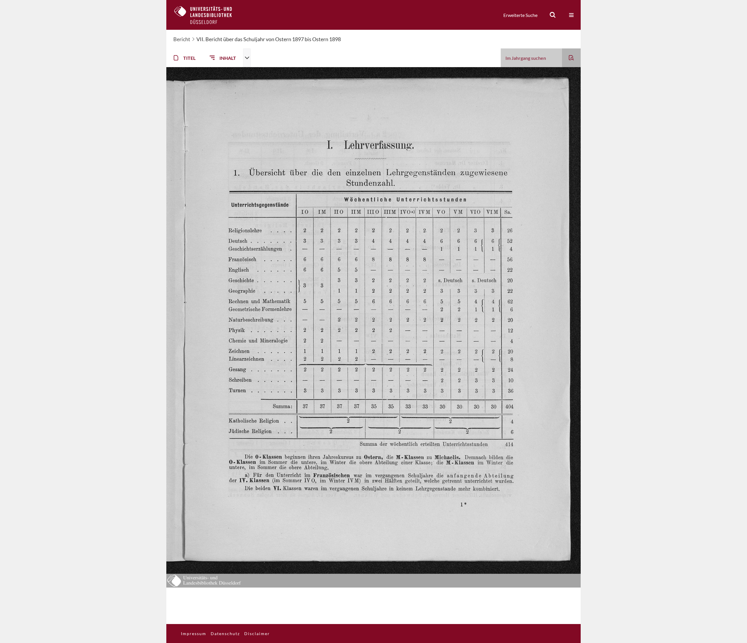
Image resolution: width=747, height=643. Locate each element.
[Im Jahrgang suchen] (571, 57)
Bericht (181, 39)
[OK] (552, 15)
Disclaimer (257, 633)
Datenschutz (225, 633)
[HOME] (207, 15)
